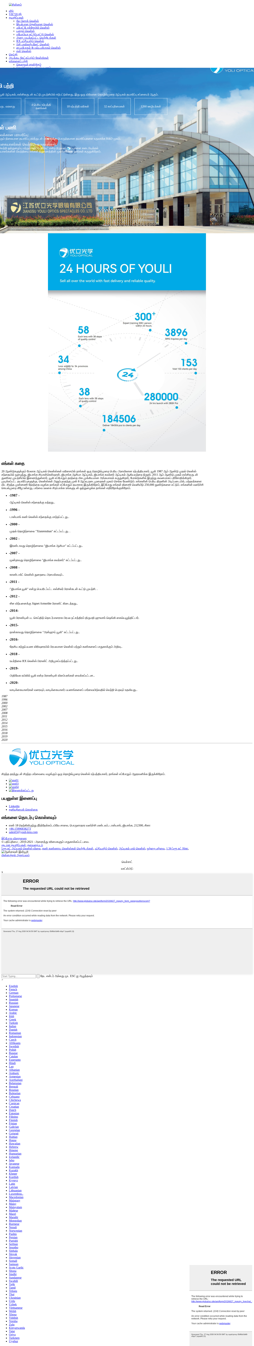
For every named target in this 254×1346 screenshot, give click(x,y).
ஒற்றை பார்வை (156, 848)
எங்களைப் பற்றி (18, 61)
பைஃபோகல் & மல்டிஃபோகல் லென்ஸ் (38, 47)
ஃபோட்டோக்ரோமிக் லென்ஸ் (32, 27)
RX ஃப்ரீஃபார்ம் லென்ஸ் (30, 41)
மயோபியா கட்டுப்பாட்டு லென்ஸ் (35, 34)
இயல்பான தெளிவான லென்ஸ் (34, 24)
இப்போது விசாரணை (14, 838)
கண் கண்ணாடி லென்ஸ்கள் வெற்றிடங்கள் (67, 848)
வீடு (11, 10)
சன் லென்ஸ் (23, 51)
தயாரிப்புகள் (16, 17)
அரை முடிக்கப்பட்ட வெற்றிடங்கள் (36, 37)
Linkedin (14, 806)
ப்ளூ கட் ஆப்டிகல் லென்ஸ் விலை (21, 848)
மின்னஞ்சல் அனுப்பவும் (15, 855)
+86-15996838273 (20, 828)
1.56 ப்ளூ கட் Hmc (177, 848)
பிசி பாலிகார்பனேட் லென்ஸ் (32, 44)
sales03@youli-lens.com (23, 832)
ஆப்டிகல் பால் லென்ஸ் (132, 848)
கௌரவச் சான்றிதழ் (28, 64)
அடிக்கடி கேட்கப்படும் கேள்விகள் (29, 57)
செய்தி (13, 54)
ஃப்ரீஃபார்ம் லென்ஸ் (106, 848)
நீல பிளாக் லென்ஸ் (27, 21)
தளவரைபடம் (35, 845)
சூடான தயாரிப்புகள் (13, 845)
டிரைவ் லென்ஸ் (25, 31)
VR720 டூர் (15, 14)
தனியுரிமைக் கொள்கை (23, 809)
